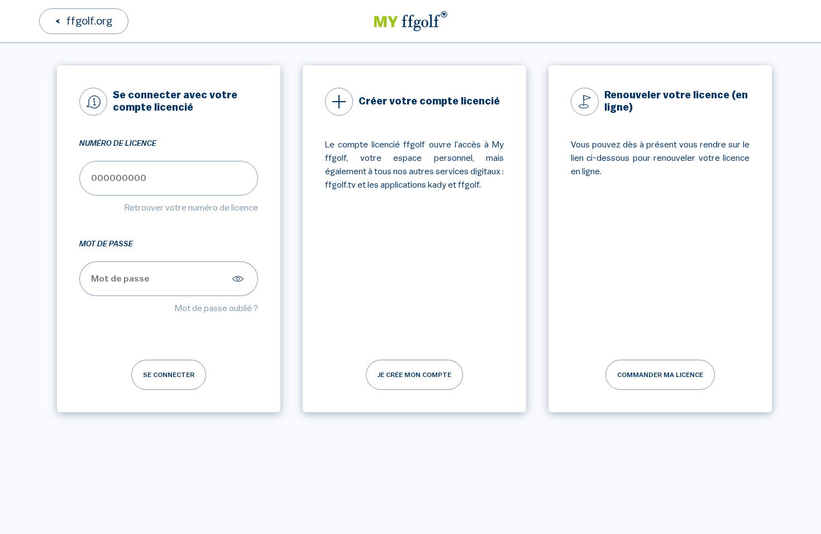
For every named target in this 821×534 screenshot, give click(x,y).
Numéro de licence (117, 143)
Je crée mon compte (414, 374)
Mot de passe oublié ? (216, 308)
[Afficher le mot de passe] (239, 278)
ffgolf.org (89, 21)
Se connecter (168, 374)
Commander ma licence (660, 374)
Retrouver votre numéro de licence (191, 207)
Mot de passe (106, 244)
